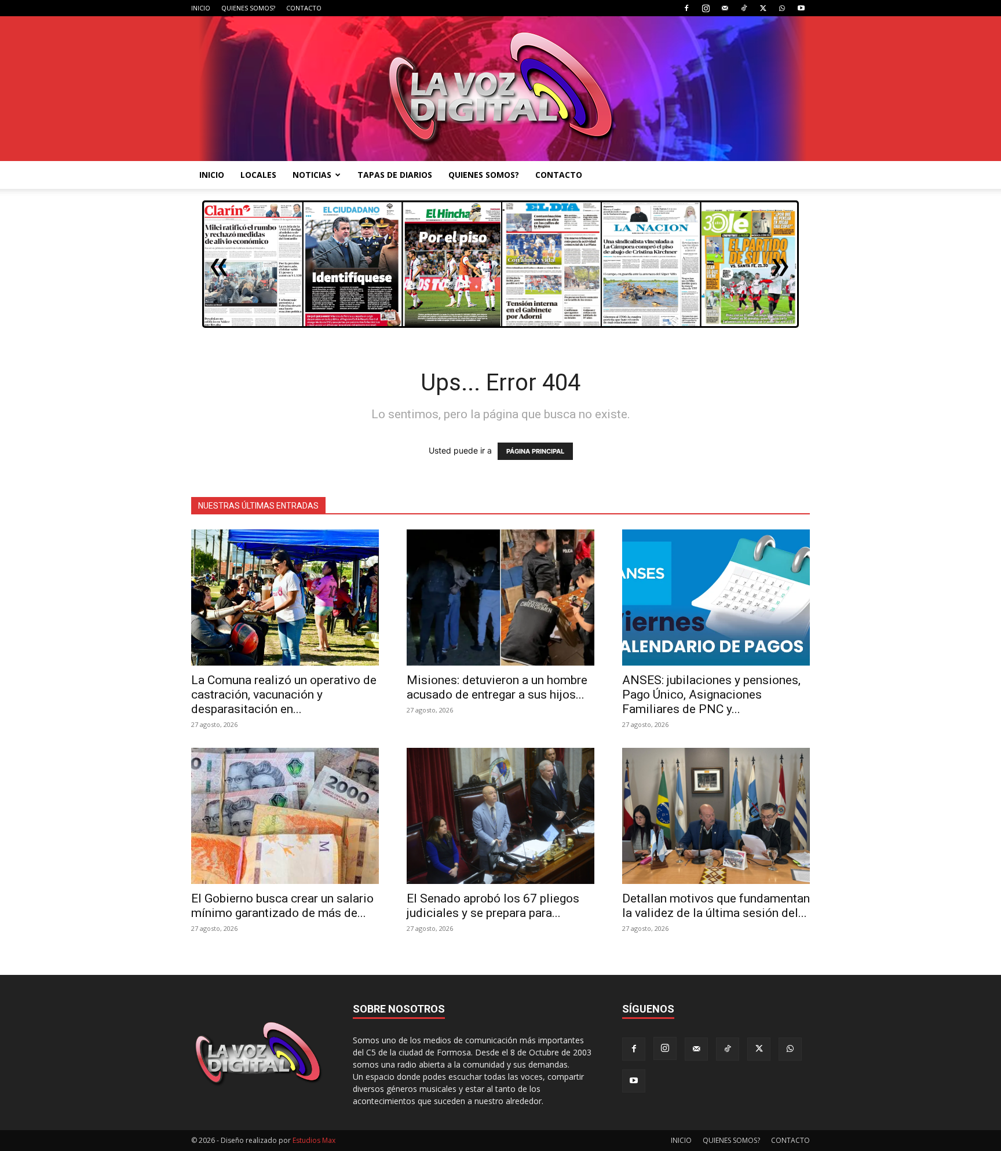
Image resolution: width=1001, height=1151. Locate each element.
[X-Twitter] (763, 8)
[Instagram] (705, 8)
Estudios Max (314, 1140)
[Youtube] (801, 8)
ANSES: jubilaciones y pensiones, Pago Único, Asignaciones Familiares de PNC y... (711, 694)
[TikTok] (743, 8)
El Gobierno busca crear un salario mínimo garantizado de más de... (282, 905)
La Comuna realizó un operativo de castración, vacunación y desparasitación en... (284, 694)
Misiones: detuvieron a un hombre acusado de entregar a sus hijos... (497, 687)
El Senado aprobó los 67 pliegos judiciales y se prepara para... (493, 905)
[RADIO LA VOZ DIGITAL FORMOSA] (500, 88)
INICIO (200, 7)
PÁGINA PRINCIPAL (535, 451)
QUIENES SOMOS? (248, 7)
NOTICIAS (312, 174)
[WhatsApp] (782, 8)
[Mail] (724, 8)
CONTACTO (304, 7)
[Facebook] (686, 8)
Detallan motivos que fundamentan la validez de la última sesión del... (716, 905)
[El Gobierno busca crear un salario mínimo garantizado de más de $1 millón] (285, 816)
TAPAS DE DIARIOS (394, 174)
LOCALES (258, 174)
